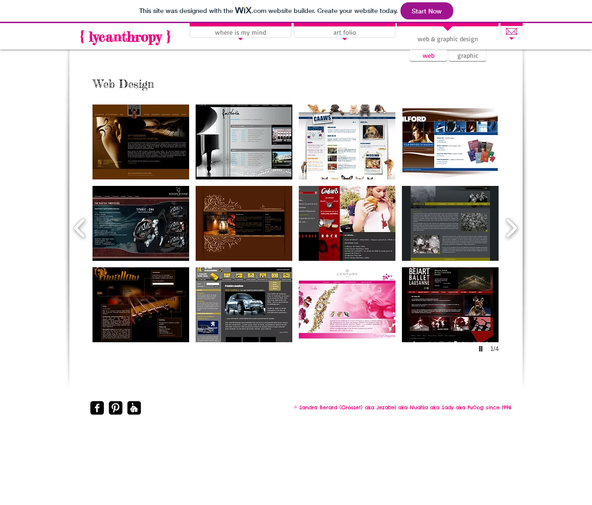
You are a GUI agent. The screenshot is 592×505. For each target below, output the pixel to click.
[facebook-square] (97, 408)
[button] (140, 142)
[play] (482, 348)
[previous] (79, 227)
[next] (511, 227)
